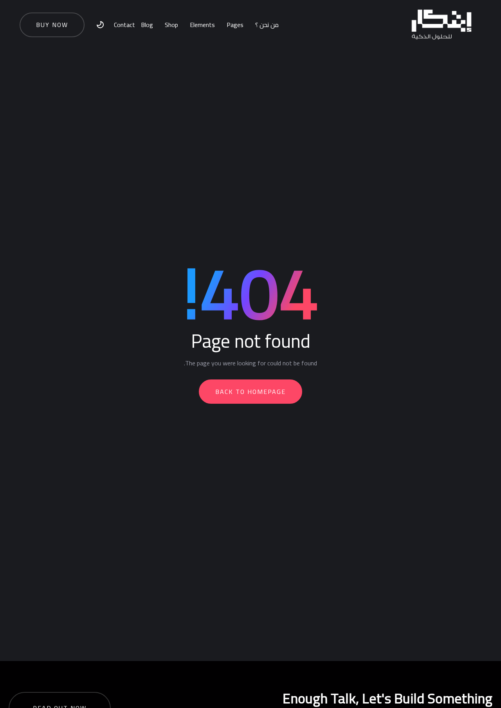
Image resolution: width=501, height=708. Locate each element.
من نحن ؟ (267, 25)
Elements (202, 25)
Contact (124, 25)
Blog (147, 25)
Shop (171, 25)
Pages (235, 25)
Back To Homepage (250, 391)
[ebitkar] (441, 24)
